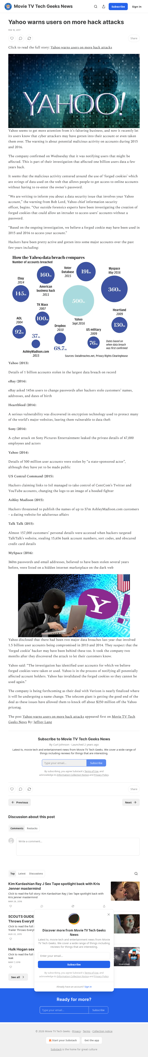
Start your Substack (64, 1040)
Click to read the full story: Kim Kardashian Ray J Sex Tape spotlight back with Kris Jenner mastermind (56, 895)
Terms (86, 1031)
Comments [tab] (16, 828)
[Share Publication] (103, 6)
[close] (109, 914)
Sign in (137, 6)
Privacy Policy (101, 976)
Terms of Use (91, 972)
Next (128, 802)
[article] (74, 895)
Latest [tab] (22, 873)
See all (15, 977)
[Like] (12, 38)
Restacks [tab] (32, 828)
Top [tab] (12, 873)
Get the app (91, 1040)
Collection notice (102, 1031)
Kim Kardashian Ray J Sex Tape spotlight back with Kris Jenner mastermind (54, 886)
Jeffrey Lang (43, 722)
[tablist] (24, 828)
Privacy (76, 1031)
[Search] (95, 6)
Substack (56, 1049)
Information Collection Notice (73, 976)
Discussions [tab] (36, 873)
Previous (22, 802)
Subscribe (118, 6)
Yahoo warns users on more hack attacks (81, 47)
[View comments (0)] (20, 38)
